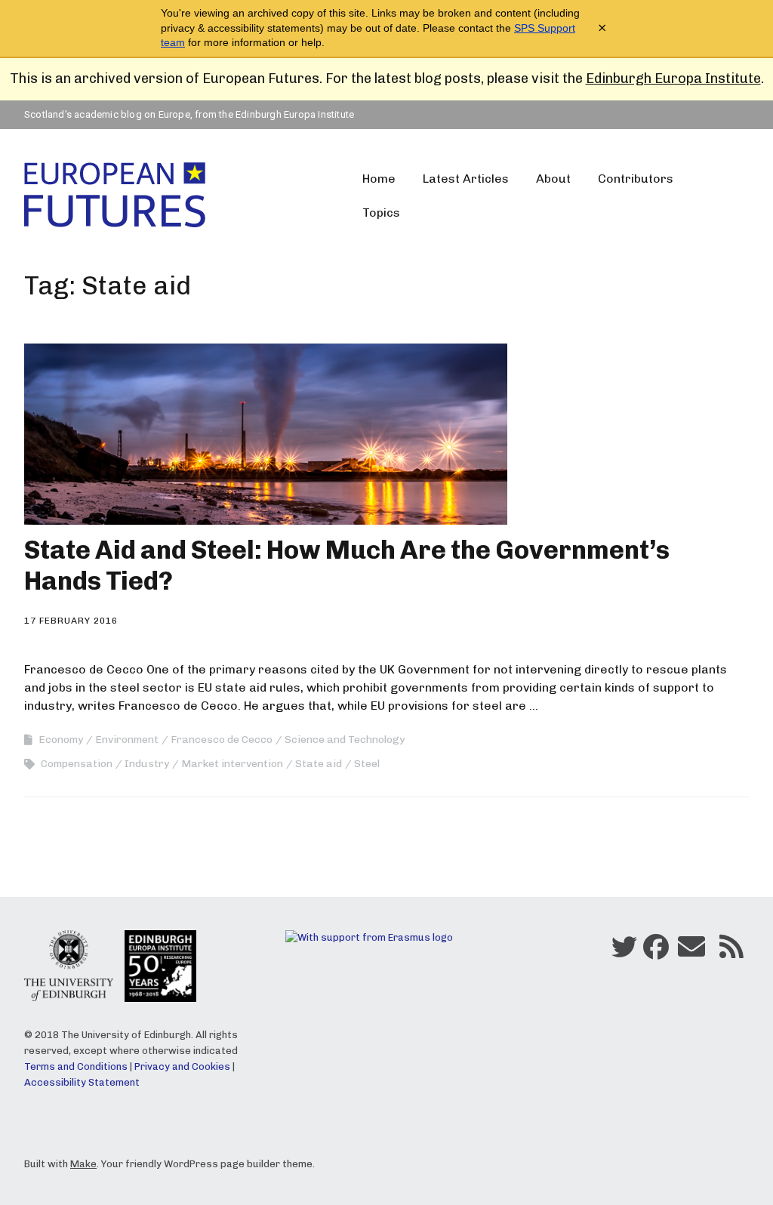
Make (83, 1164)
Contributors (635, 178)
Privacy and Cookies (182, 1066)
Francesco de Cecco (222, 739)
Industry (147, 763)
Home (379, 178)
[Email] (692, 950)
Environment (127, 739)
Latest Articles (466, 178)
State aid (318, 763)
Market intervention (232, 763)
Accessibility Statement (82, 1082)
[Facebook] (656, 950)
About (553, 178)
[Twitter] (624, 950)
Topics (381, 212)
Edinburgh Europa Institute (673, 78)
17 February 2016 (71, 620)
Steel (367, 763)
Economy (60, 739)
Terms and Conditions (76, 1066)
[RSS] (732, 950)
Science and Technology (345, 739)
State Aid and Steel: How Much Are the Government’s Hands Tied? (347, 565)
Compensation (76, 763)
